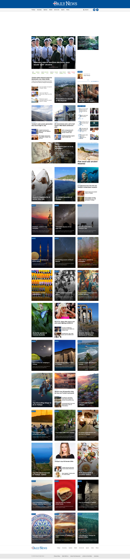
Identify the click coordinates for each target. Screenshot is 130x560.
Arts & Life (56, 9)
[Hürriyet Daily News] (65, 3)
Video (92, 547)
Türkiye (33, 9)
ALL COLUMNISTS (94, 81)
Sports (62, 9)
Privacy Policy (57, 556)
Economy (39, 9)
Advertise (96, 556)
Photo (67, 9)
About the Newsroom (75, 556)
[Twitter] (97, 10)
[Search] (83, 9)
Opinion (45, 9)
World (50, 9)
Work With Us (65, 556)
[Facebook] (94, 10)
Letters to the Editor (87, 556)
